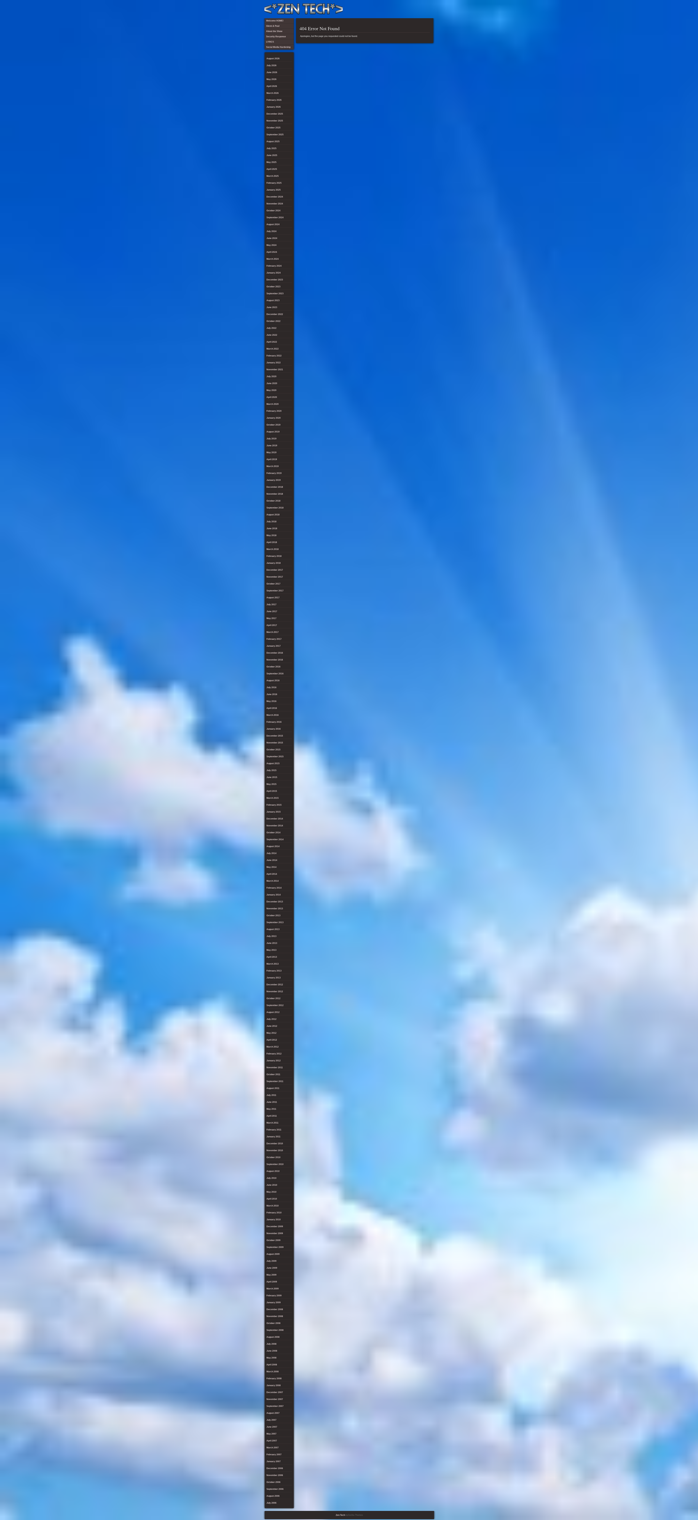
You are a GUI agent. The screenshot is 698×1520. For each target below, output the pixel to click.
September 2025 (275, 134)
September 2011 (274, 1081)
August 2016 (273, 680)
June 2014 (271, 860)
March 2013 (272, 964)
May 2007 (271, 1434)
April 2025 (271, 169)
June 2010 (271, 1185)
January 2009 (273, 1302)
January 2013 (273, 977)
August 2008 (273, 1337)
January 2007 (273, 1461)
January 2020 (273, 418)
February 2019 (274, 473)
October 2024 (273, 210)
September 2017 (275, 590)
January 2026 (273, 107)
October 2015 (273, 749)
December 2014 (274, 818)
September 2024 (275, 217)
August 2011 (272, 1088)
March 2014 (272, 881)
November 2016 (274, 660)
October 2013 (273, 915)
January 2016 (273, 729)
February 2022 (274, 355)
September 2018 (275, 507)
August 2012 (273, 1012)
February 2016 (274, 722)
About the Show (393, 9)
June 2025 (271, 155)
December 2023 (274, 279)
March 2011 (272, 1123)
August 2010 (273, 1171)
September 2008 (275, 1330)
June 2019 (271, 445)
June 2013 (271, 943)
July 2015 (271, 770)
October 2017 (273, 584)
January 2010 (273, 1219)
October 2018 (273, 501)
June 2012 (271, 1026)
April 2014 (271, 874)
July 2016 (271, 687)
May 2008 (271, 1358)
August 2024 (273, 224)
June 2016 (271, 694)
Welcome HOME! (423, 9)
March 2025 (272, 176)
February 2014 (274, 888)
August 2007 (273, 1413)
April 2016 (271, 708)
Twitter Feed (429, 9)
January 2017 (273, 646)
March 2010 (272, 1205)
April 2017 (271, 625)
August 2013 (273, 929)
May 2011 (271, 1109)
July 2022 (271, 328)
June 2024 (271, 238)
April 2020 (271, 397)
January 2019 (273, 480)
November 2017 (274, 577)
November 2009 (274, 1233)
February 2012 (274, 1053)
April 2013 (271, 957)
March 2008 (272, 1371)
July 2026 (271, 65)
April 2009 (271, 1281)
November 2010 (274, 1150)
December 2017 (274, 570)
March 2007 (272, 1447)
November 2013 (274, 908)
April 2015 (271, 791)
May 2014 (271, 867)
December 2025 (274, 114)
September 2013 (275, 922)
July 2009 (271, 1261)
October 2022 (273, 321)
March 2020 (272, 404)
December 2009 (274, 1226)
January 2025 (273, 190)
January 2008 (273, 1385)
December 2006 (274, 1468)
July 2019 (271, 438)
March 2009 (272, 1288)
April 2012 (271, 1040)
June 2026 (271, 72)
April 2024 (271, 252)
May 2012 (271, 1033)
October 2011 (273, 1074)
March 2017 (272, 632)
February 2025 (274, 183)
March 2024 (272, 259)
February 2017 (274, 639)
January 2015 (273, 812)
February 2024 (274, 266)
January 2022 (273, 362)
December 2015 (274, 736)
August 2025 (273, 141)
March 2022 (272, 349)
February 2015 (274, 805)
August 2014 (273, 846)
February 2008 (274, 1378)
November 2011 (274, 1067)
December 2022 (274, 314)
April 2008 (271, 1364)
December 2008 (274, 1309)
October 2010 (273, 1157)
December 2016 (274, 653)
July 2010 (271, 1178)
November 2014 (274, 825)
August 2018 (273, 514)
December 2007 (274, 1392)
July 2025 (271, 148)
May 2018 (271, 535)
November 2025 (274, 120)
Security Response (405, 9)
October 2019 (273, 425)
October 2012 (273, 998)
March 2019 (272, 466)
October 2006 (273, 1482)
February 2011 (273, 1129)
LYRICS (399, 9)
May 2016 (271, 701)
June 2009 (271, 1268)
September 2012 (275, 1005)
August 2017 (273, 597)
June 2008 (271, 1351)
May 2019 (271, 452)
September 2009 (275, 1247)
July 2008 (271, 1344)
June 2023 (271, 307)
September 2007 (275, 1406)
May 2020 (271, 390)
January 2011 (273, 1136)
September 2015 (275, 756)
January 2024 (273, 273)
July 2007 (271, 1420)
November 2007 (274, 1399)
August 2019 (273, 431)
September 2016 (275, 673)
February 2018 (274, 556)
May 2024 (271, 245)
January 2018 (273, 563)
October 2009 (273, 1240)
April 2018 (271, 542)
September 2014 (275, 839)
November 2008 (274, 1316)
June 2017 (271, 611)
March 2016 (272, 715)
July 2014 (271, 853)
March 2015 (272, 798)
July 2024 (271, 231)
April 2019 (271, 459)
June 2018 (271, 528)
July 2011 (271, 1095)
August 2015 (273, 763)
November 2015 (274, 742)
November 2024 (274, 203)
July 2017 (271, 604)
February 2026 (274, 100)
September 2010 (275, 1164)
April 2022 (271, 342)
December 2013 (274, 901)
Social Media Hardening (411, 9)
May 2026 (271, 79)
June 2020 (271, 383)
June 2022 (271, 335)
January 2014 (273, 894)
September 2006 (275, 1489)
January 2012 (273, 1060)
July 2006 (271, 1503)
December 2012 (274, 984)
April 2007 (271, 1440)
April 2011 (271, 1116)
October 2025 (273, 127)
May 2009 (271, 1275)
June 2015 (271, 777)
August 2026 (273, 58)
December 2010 (274, 1143)
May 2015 (271, 784)
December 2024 (274, 197)
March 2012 (272, 1047)
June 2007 (271, 1427)
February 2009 (274, 1295)
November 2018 (274, 494)
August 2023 (273, 300)
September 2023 (275, 293)
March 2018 (272, 549)
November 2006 (274, 1475)
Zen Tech (340, 1515)
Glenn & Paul (417, 9)
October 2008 (273, 1323)
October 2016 (273, 666)
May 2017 (271, 618)
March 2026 (272, 93)
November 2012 (274, 991)
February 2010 (274, 1212)
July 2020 (271, 376)
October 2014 (273, 832)
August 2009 (273, 1254)
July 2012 (271, 1019)
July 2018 (271, 521)
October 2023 (273, 286)
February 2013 (274, 971)
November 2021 (274, 369)
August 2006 (273, 1496)
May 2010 (271, 1192)
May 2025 (271, 162)
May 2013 (271, 950)
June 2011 (271, 1102)
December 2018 (274, 487)
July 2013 (271, 936)
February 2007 (274, 1454)
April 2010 (271, 1199)
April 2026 (271, 86)
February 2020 (274, 411)
